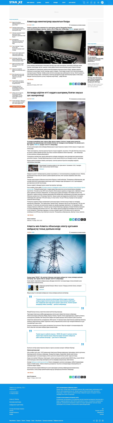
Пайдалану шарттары (16, 405)
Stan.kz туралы (14, 399)
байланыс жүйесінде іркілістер (39, 362)
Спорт (64, 2)
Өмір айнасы (30, 2)
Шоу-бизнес (72, 2)
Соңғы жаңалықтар (17, 106)
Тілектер (11, 410)
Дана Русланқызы (31, 376)
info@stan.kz (12, 389)
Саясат (47, 2)
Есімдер (11, 414)
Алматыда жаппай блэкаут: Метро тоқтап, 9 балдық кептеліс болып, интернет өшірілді (60, 286)
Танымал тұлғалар (99, 410)
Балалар (102, 414)
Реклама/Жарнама (15, 402)
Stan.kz (71, 29)
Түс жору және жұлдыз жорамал (16, 408)
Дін (103, 408)
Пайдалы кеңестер (58, 420)
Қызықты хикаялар (47, 420)
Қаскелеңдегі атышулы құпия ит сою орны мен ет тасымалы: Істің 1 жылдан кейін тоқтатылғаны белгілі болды (60, 166)
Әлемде (55, 2)
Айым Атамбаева (31, 218)
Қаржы (39, 2)
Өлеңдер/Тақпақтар (14, 412)
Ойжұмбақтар (100, 412)
